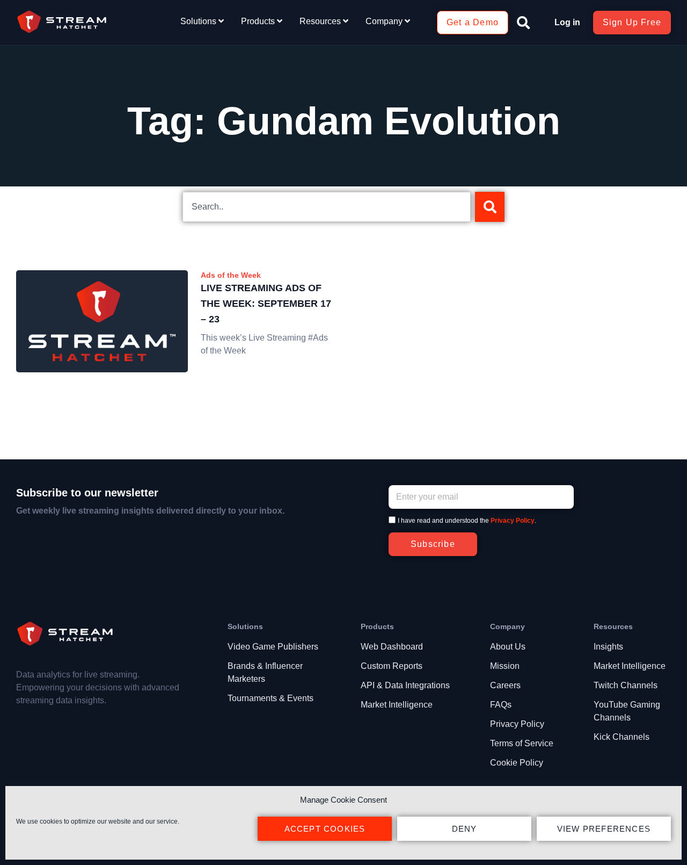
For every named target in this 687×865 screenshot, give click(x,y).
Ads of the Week (231, 275)
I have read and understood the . (467, 520)
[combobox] (326, 207)
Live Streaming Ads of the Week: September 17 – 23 (266, 304)
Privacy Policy (513, 520)
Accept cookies (325, 828)
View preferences (604, 828)
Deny (464, 828)
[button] (523, 22)
